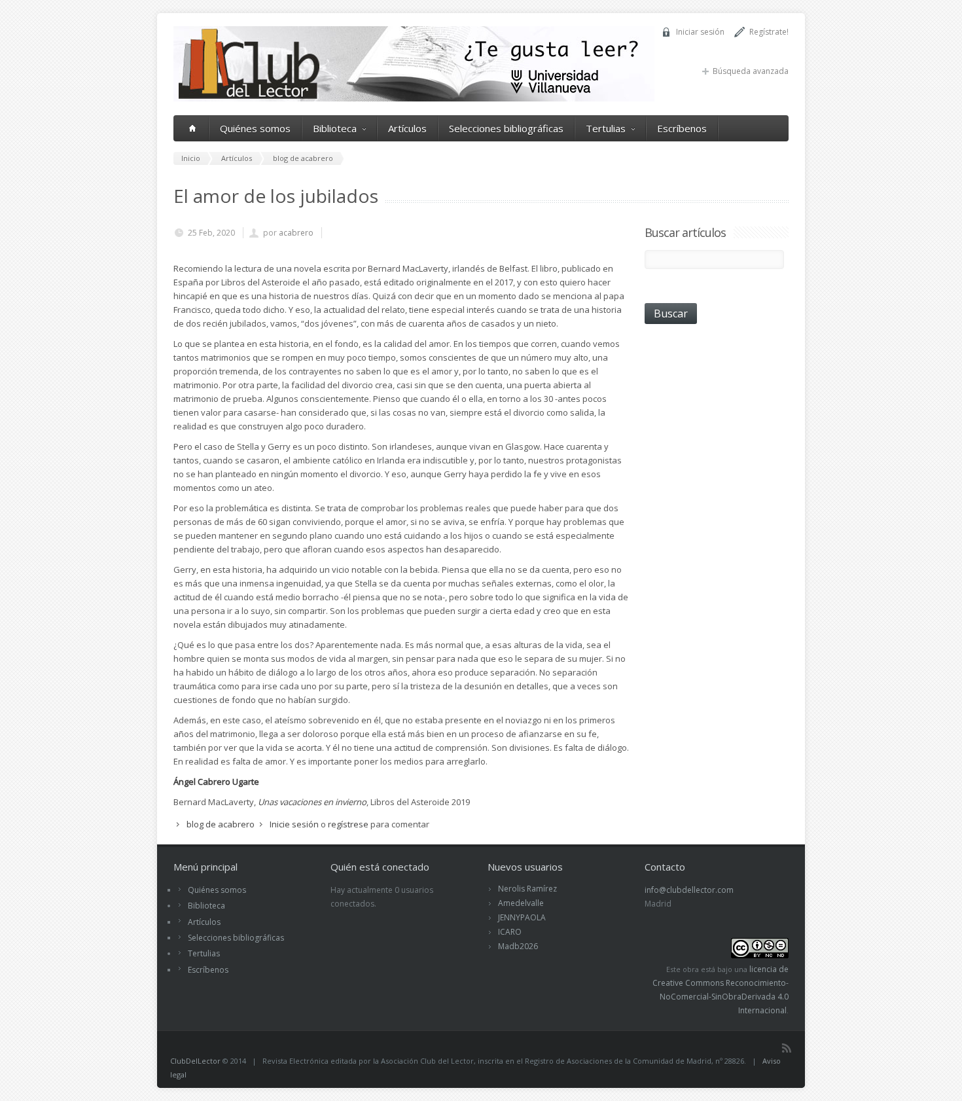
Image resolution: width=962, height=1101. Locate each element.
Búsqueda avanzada (751, 71)
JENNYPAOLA (522, 917)
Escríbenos (682, 128)
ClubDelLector (195, 1061)
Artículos (407, 128)
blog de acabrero (221, 824)
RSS (786, 1048)
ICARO (510, 931)
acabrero (296, 232)
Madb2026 (518, 946)
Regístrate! (769, 31)
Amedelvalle (521, 903)
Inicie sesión (294, 824)
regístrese (348, 824)
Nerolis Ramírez (527, 888)
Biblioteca (335, 128)
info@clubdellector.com (689, 889)
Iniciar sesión (700, 31)
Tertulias (606, 128)
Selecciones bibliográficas (506, 128)
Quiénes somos (255, 128)
